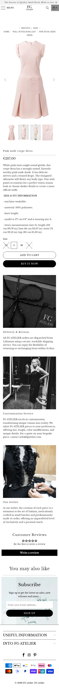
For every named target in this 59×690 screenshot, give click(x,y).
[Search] (47, 8)
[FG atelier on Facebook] (23, 655)
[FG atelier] (29, 8)
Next (36, 28)
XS (6, 245)
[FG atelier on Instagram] (29, 655)
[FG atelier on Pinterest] (35, 655)
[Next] (53, 80)
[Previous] (5, 80)
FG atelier (28, 683)
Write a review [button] (29, 552)
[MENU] (2, 8)
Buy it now (29, 263)
